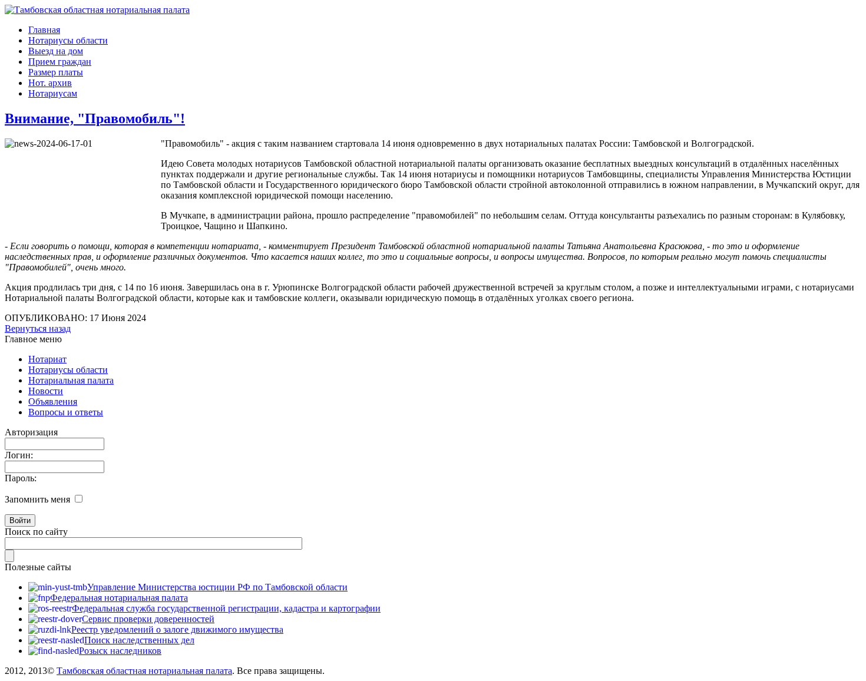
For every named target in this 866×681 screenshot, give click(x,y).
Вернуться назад (38, 328)
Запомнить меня (37, 499)
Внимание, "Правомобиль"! (95, 118)
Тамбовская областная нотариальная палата (144, 671)
